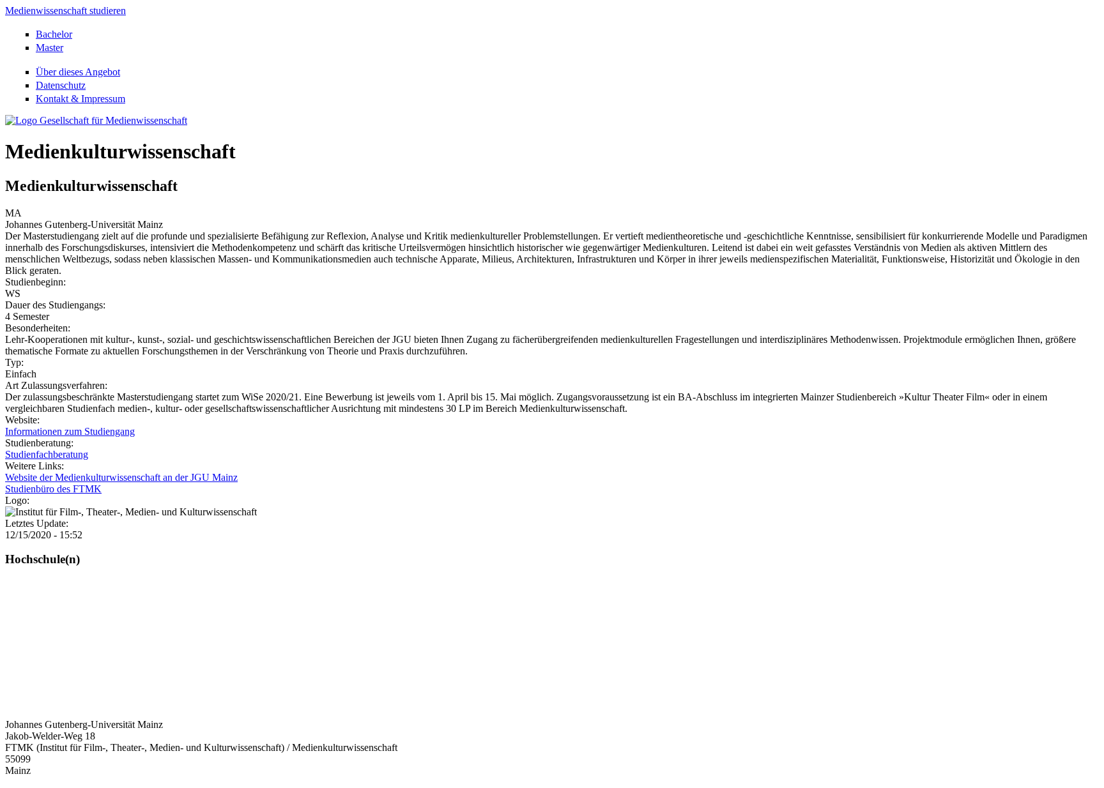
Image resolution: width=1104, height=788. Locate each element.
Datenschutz (61, 85)
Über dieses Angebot (78, 71)
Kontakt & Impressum (80, 98)
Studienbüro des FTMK (53, 488)
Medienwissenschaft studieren (65, 10)
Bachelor (54, 34)
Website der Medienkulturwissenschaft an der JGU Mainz (121, 477)
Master (49, 47)
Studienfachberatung (46, 454)
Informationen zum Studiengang (70, 431)
